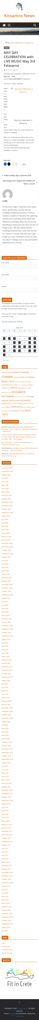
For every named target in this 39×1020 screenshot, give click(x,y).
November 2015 (7, 917)
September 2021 (7, 677)
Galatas (25, 385)
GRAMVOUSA (6, 388)
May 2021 (5, 691)
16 (4, 347)
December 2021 (7, 667)
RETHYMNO (14, 403)
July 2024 (5, 560)
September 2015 (7, 924)
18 (14, 347)
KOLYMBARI (8, 396)
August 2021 (6, 680)
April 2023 (5, 612)
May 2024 (5, 567)
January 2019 (6, 787)
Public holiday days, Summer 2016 (17, 175)
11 (14, 343)
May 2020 (5, 732)
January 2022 (6, 663)
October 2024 (6, 550)
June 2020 (5, 728)
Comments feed (7, 950)
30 (4, 355)
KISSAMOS (18, 392)
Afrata (3, 372)
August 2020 (6, 722)
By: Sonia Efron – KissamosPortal (13, 442)
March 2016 (6, 903)
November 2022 (7, 629)
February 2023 (7, 619)
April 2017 (5, 859)
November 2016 (7, 876)
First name (5, 263)
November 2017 (7, 835)
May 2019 (5, 773)
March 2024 (6, 574)
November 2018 (7, 794)
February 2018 (7, 824)
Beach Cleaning (21, 372)
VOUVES (22, 411)
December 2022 (7, 626)
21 (30, 347)
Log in (4, 943)
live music (23, 397)
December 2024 (7, 543)
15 (35, 343)
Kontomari (17, 397)
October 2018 (6, 797)
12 (19, 343)
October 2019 (6, 756)
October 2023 (6, 591)
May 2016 (5, 896)
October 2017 (6, 838)
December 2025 (7, 502)
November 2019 (7, 752)
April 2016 (5, 900)
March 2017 (6, 862)
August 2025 (6, 516)
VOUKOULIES (14, 411)
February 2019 (7, 783)
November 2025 (7, 506)
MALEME (30, 396)
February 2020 (7, 742)
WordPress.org (7, 953)
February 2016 (7, 907)
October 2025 (6, 509)
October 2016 (6, 879)
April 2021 (5, 694)
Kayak (9, 392)
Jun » (8, 360)
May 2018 (5, 814)
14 (30, 343)
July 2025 (5, 519)
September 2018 (7, 800)
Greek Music (21, 388)
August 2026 (6, 475)
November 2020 (7, 711)
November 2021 (7, 670)
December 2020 (7, 708)
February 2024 (7, 578)
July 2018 (5, 807)
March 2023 (6, 615)
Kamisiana (5, 392)
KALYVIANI (28, 388)
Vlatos (29, 407)
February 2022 (7, 660)
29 (35, 351)
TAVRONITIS (16, 406)
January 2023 (6, 622)
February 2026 (7, 495)
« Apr (3, 360)
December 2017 (7, 831)
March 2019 (6, 780)
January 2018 (6, 828)
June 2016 (5, 893)
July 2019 (5, 766)
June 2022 (5, 646)
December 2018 (7, 790)
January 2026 (6, 499)
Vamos (24, 407)
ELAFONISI (28, 382)
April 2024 (5, 571)
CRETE (11, 381)
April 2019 (5, 776)
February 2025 (7, 536)
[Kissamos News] (4, 25)
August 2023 (6, 598)
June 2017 (5, 852)
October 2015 (6, 920)
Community (16, 377)
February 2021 (7, 701)
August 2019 (6, 763)
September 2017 (7, 842)
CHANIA (7, 377)
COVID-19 (23, 377)
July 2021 (5, 684)
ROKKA (25, 403)
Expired (7, 48)
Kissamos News (19, 15)
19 (19, 347)
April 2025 (5, 530)
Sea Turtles (30, 403)
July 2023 (5, 602)
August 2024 (6, 557)
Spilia (8, 407)
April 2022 (5, 653)
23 (4, 351)
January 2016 (6, 910)
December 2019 (7, 749)
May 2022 (5, 650)
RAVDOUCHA (6, 404)
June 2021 (5, 687)
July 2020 (5, 725)
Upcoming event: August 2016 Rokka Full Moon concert (19, 182)
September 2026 (7, 471)
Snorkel (4, 407)
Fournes (20, 385)
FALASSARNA (14, 385)
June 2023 (5, 605)
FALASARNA (6, 385)
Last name (5, 275)
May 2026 (5, 485)
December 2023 (7, 584)
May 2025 (5, 526)
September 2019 (7, 759)
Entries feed (6, 946)
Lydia (16, 70)
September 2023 (7, 595)
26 (19, 351)
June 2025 (5, 523)
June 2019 (5, 770)
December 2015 (7, 914)
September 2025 (7, 512)
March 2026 (6, 492)
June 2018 (5, 811)
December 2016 (7, 872)
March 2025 (6, 533)
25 (14, 351)
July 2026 (5, 478)
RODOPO (20, 403)
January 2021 (6, 704)
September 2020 (7, 718)
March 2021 (6, 698)
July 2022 (5, 643)
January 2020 (6, 746)
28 (30, 351)
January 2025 (6, 540)
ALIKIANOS (9, 372)
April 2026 (5, 488)
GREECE (13, 388)
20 (24, 347)
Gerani (30, 385)
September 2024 (7, 554)
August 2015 (6, 927)
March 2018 (6, 821)
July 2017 (5, 848)
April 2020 (5, 735)
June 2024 (5, 564)
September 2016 (7, 883)
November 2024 (7, 547)
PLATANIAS (25, 400)
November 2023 (7, 588)
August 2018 (6, 804)
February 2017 (7, 866)
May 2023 (5, 608)
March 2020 (6, 739)
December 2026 (7, 468)
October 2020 (6, 715)
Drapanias (18, 382)
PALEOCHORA (14, 400)
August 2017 (6, 845)
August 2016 (6, 886)
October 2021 (6, 674)
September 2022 (7, 636)
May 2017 (5, 855)
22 (35, 347)
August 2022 (6, 639)
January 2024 (6, 581)
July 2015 (5, 931)
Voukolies (7, 411)
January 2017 (6, 869)
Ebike (22, 382)
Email (4, 287)
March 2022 (6, 656)
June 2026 (5, 482)
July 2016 (5, 890)
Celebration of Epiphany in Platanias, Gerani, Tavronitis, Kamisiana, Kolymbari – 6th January (19, 429)
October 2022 (6, 632)
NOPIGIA (5, 400)
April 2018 (5, 818)
